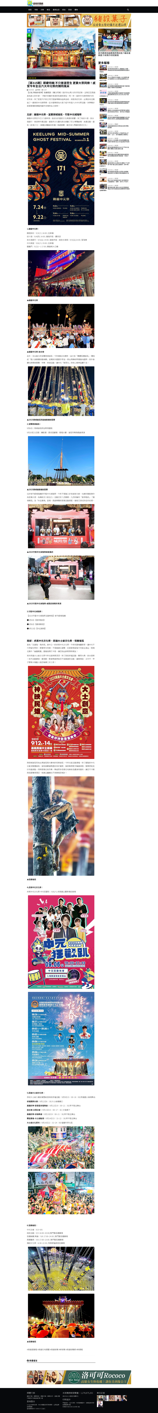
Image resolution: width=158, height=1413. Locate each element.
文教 (42, 9)
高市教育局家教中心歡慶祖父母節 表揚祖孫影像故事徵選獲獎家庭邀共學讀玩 (115, 70)
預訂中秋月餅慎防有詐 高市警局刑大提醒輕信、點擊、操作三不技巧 (118, 181)
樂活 (48, 9)
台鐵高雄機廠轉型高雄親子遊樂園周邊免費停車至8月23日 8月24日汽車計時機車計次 (115, 94)
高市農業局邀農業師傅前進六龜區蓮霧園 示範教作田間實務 (119, 86)
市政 (36, 9)
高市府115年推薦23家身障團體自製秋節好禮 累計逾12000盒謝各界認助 (118, 141)
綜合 (64, 9)
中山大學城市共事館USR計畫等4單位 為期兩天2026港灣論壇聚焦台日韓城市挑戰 (114, 78)
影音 (70, 9)
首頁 (30, 9)
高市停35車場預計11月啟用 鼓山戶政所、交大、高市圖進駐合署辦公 (118, 134)
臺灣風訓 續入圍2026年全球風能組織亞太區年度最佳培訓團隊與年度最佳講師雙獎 (115, 188)
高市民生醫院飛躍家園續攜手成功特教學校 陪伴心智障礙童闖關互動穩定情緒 (115, 118)
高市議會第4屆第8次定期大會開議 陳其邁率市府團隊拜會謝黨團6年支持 (114, 173)
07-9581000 (34, 1398)
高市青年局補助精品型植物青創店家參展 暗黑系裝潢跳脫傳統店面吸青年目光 (114, 55)
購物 (76, 9)
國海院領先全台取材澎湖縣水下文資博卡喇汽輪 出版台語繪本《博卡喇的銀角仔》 (115, 164)
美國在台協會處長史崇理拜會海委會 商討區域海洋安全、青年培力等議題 (119, 111)
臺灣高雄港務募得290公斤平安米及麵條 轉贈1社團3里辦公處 (118, 148)
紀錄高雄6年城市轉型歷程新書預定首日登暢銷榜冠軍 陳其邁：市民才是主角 (114, 155)
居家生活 (56, 9)
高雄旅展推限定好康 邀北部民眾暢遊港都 (118, 126)
